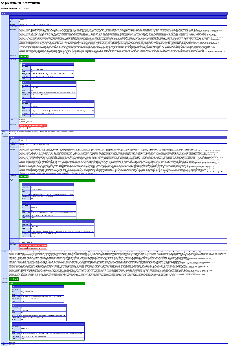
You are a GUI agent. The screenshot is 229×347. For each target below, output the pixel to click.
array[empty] (24, 56)
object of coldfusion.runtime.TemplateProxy (33, 125)
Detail (11, 19)
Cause (3, 16)
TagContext (13, 59)
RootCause (5, 136)
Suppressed (13, 55)
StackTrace (13, 29)
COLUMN (25, 66)
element (12, 122)
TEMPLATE (25, 76)
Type (11, 119)
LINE (23, 71)
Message (12, 24)
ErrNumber (13, 22)
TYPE (23, 78)
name (3, 344)
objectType (13, 124)
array (21, 60)
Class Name (23, 128)
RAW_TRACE (26, 74)
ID (23, 69)
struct (3, 13)
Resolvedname (14, 26)
